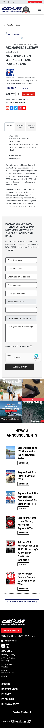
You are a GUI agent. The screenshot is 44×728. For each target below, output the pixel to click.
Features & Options (31, 126)
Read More (23, 463)
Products (7, 699)
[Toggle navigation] (39, 9)
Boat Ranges (9, 689)
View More (10, 451)
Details (9, 125)
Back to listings (13, 25)
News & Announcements (22, 433)
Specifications (20, 126)
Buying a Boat (10, 704)
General (6, 684)
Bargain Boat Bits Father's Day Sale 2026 (26, 476)
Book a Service (11, 630)
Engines (6, 694)
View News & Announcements (21, 602)
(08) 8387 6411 (10, 640)
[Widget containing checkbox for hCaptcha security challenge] (23, 357)
